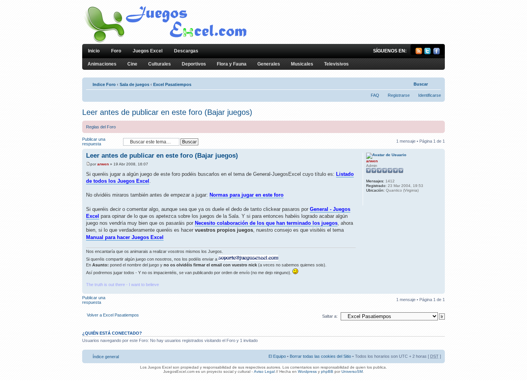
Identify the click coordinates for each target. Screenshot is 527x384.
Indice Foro (104, 84)
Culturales (159, 64)
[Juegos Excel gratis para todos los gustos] (164, 42)
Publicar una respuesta (93, 141)
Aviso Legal (264, 371)
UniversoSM (352, 371)
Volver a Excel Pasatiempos (113, 315)
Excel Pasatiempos (172, 84)
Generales (268, 64)
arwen (103, 164)
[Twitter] (427, 53)
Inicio (94, 51)
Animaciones (102, 64)
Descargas (186, 51)
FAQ (375, 95)
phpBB (327, 371)
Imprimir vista (407, 82)
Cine (132, 64)
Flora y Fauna (232, 64)
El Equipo (277, 356)
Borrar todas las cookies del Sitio (320, 356)
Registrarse (399, 95)
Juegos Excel (147, 51)
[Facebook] (436, 53)
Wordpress (307, 371)
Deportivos (194, 64)
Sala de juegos (134, 84)
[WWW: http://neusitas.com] (370, 200)
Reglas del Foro (101, 127)
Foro (116, 51)
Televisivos (336, 64)
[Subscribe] (418, 53)
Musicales (302, 64)
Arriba (439, 290)
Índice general (106, 356)
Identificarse (429, 95)
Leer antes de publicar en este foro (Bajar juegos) (167, 112)
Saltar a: (330, 316)
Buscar (421, 84)
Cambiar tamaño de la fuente (435, 82)
